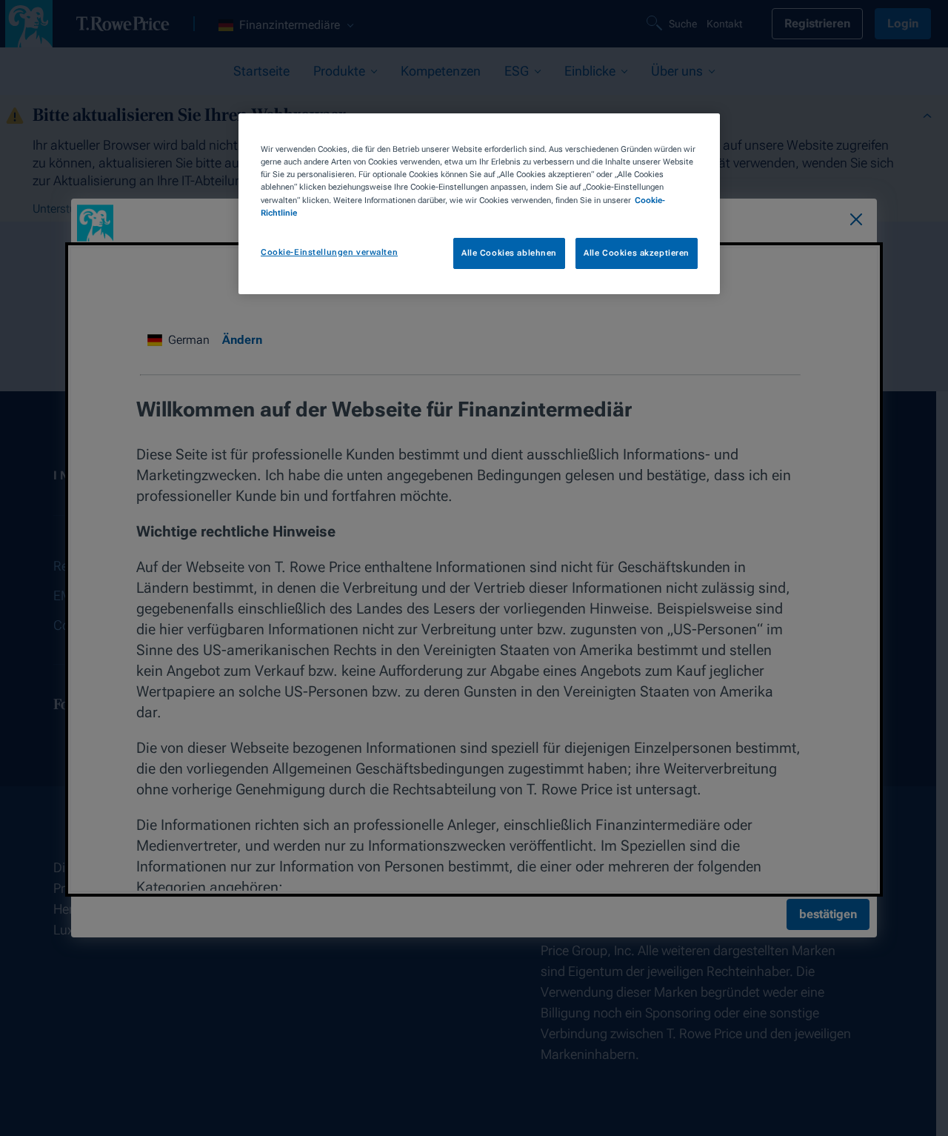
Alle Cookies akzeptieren (637, 253)
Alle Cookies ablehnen (509, 253)
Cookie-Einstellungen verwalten (329, 252)
